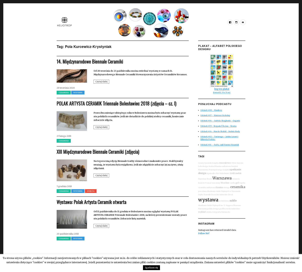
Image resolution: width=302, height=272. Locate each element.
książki (226, 170)
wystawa (208, 200)
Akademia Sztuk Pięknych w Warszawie (223, 191)
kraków (201, 183)
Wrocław (225, 183)
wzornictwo (225, 163)
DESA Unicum (237, 163)
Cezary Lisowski (205, 163)
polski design (213, 209)
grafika (222, 209)
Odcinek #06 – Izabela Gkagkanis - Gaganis (220, 121)
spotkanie (235, 169)
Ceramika (64, 92)
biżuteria (236, 179)
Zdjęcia (91, 191)
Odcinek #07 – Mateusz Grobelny (215, 115)
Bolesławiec (224, 173)
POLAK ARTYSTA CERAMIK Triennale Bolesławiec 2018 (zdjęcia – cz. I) (116, 103)
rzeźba (232, 183)
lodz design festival (206, 166)
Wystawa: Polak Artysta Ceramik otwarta (91, 201)
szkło (233, 200)
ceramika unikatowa (206, 188)
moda (228, 209)
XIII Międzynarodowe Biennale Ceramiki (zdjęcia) (98, 151)
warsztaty (216, 183)
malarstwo (235, 209)
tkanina (219, 187)
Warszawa (222, 178)
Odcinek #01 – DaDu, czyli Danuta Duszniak (219, 145)
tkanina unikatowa (223, 166)
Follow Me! (203, 233)
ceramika (237, 187)
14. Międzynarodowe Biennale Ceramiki (90, 61)
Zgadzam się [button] (151, 267)
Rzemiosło (225, 212)
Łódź (232, 173)
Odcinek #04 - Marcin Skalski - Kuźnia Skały (220, 131)
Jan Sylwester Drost (224, 195)
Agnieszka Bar (213, 173)
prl (237, 183)
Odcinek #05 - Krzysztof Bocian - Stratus (218, 126)
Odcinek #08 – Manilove (211, 110)
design (202, 173)
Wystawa (77, 92)
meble (238, 173)
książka (215, 163)
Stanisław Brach (205, 179)
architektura (224, 201)
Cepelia (242, 183)
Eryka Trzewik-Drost (207, 195)
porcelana (202, 191)
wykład (202, 212)
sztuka (209, 212)
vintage (227, 188)
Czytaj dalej (102, 82)
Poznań (208, 183)
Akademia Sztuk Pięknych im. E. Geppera (215, 205)
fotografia (216, 212)
